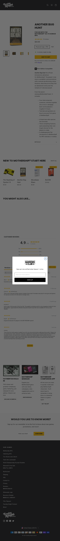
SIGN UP (30, 280)
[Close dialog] (45, 258)
